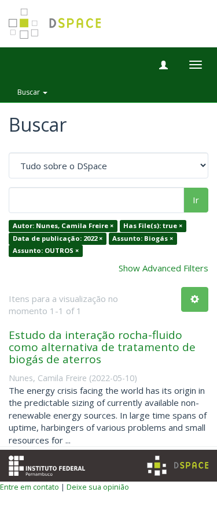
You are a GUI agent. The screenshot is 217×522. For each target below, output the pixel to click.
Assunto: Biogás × (142, 238)
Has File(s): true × (152, 226)
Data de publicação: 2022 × (57, 238)
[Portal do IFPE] (47, 464)
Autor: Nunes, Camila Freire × (63, 226)
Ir (196, 200)
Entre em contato (29, 487)
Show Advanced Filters (163, 268)
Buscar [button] (29, 92)
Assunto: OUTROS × (46, 251)
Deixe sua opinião (98, 487)
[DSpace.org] (177, 466)
